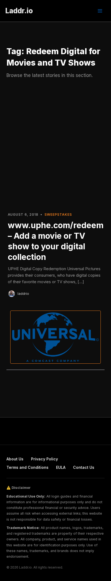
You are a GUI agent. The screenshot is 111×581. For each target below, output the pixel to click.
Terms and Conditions (27, 467)
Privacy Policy (44, 459)
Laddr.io (19, 11)
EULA (60, 467)
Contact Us (83, 467)
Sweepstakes (58, 214)
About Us (14, 459)
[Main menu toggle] (100, 11)
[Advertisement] (55, 148)
